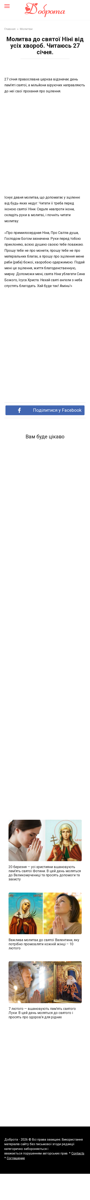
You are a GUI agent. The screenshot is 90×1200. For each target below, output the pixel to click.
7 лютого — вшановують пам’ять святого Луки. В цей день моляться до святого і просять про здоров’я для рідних (42, 1013)
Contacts (77, 1153)
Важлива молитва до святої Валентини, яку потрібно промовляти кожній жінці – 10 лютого (44, 944)
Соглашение (16, 1158)
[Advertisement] (45, 144)
